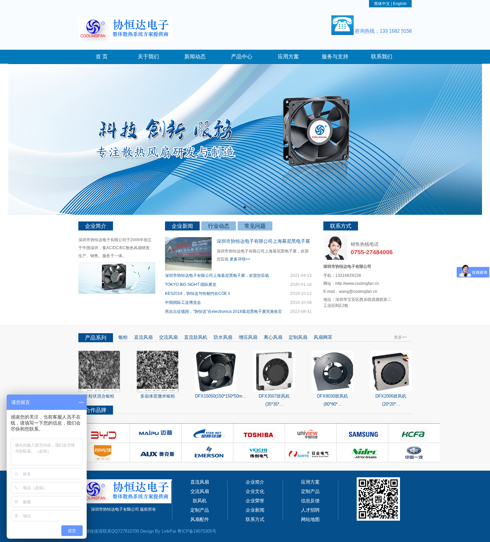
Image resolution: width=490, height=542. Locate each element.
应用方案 (288, 56)
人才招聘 (310, 510)
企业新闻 (182, 226)
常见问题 (255, 226)
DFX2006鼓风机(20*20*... (390, 400)
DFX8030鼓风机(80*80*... (332, 400)
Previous (12, 133)
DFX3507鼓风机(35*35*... (274, 400)
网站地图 (310, 519)
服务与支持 (335, 56)
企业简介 (255, 482)
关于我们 (148, 56)
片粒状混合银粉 (99, 396)
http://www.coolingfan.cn (357, 283)
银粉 (123, 337)
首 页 (102, 56)
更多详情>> (240, 259)
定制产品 (310, 491)
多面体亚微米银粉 (157, 396)
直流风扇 (143, 337)
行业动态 (218, 226)
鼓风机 (200, 500)
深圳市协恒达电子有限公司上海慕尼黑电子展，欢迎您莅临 (217, 275)
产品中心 (241, 56)
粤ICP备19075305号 (196, 531)
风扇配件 (199, 519)
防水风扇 (222, 337)
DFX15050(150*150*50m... (220, 396)
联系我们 (381, 56)
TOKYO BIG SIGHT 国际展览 (190, 284)
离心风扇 (272, 337)
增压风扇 (247, 337)
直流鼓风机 (195, 337)
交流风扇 (168, 337)
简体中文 (382, 3)
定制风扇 (297, 337)
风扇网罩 (322, 337)
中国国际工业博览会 (183, 302)
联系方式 (255, 519)
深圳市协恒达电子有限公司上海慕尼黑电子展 (263, 241)
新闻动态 (195, 56)
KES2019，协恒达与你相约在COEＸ (198, 293)
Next (478, 133)
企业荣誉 (255, 500)
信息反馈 (310, 500)
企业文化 (255, 491)
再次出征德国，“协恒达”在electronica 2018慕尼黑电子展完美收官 (223, 311)
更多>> (400, 337)
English (400, 3)
